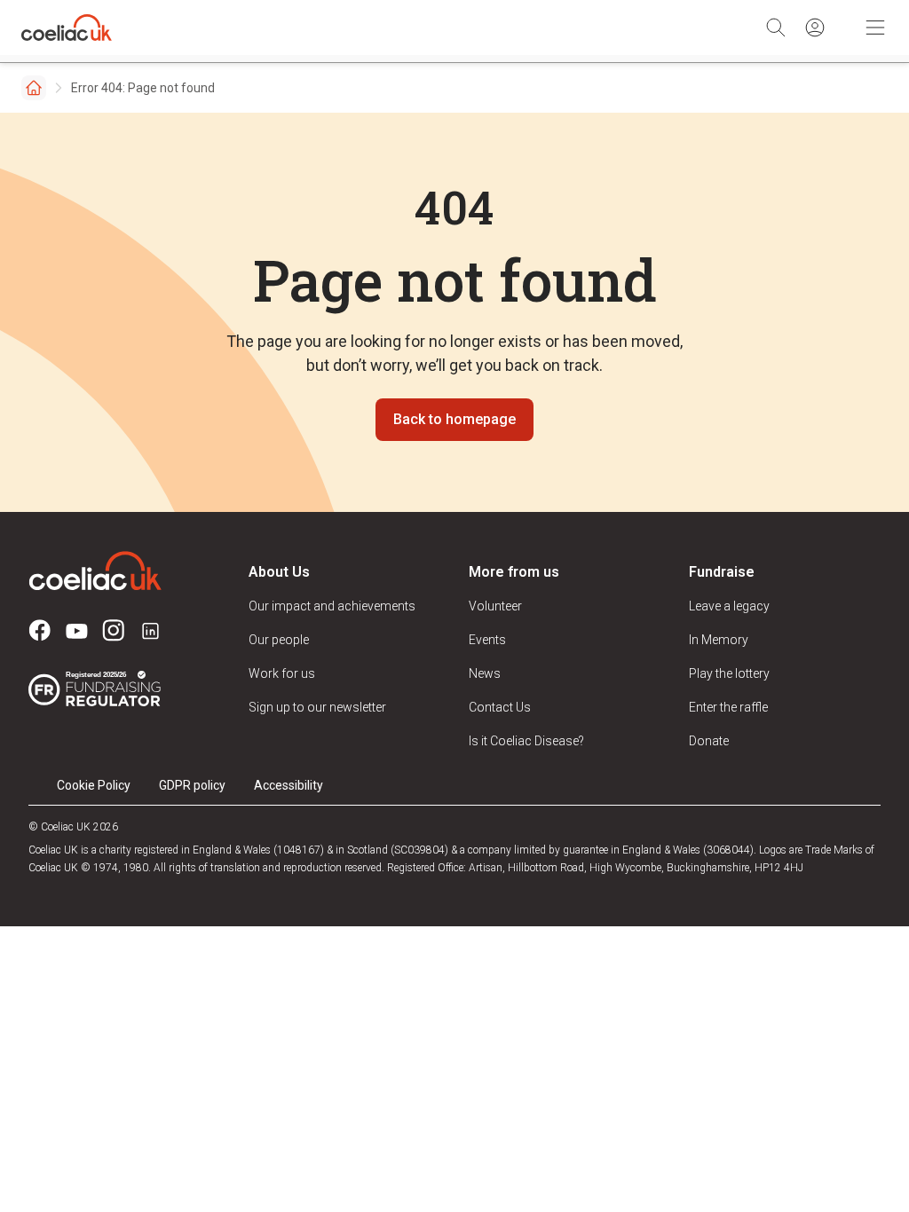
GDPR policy (192, 785)
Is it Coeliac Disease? (526, 741)
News (485, 673)
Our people (279, 640)
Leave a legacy (729, 606)
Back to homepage (454, 419)
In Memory (718, 640)
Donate (709, 741)
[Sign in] (814, 27)
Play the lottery (729, 673)
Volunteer (495, 606)
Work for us (282, 673)
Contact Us (500, 707)
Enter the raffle (728, 707)
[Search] (775, 27)
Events (487, 640)
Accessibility (288, 785)
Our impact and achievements (332, 606)
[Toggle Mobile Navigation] (875, 27)
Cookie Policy (93, 785)
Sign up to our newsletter (317, 707)
